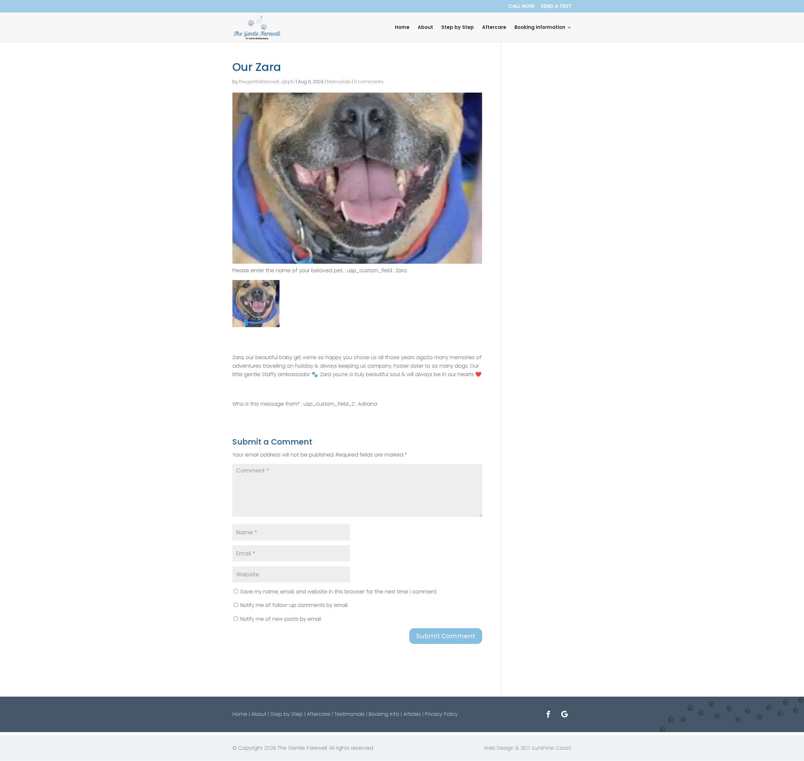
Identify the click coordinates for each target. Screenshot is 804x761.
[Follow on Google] (565, 714)
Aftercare (494, 27)
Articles (412, 714)
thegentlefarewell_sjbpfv (267, 81)
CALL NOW (521, 7)
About (425, 27)
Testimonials (349, 714)
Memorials (338, 81)
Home (402, 27)
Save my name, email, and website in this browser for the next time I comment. (338, 591)
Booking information (539, 27)
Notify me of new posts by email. (281, 619)
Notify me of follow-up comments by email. (294, 605)
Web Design (499, 748)
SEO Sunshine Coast (546, 748)
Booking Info (384, 714)
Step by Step (457, 27)
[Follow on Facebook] (548, 714)
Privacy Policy (441, 714)
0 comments (368, 81)
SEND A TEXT (556, 7)
